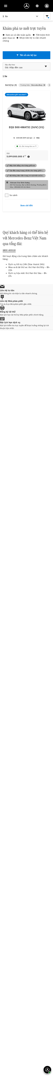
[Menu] (5, 5)
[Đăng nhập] (47, 6)
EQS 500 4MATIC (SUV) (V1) (26, 127)
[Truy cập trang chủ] (26, 6)
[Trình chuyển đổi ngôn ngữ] (37, 6)
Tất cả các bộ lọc (28, 55)
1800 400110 (9, 250)
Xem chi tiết (26, 205)
